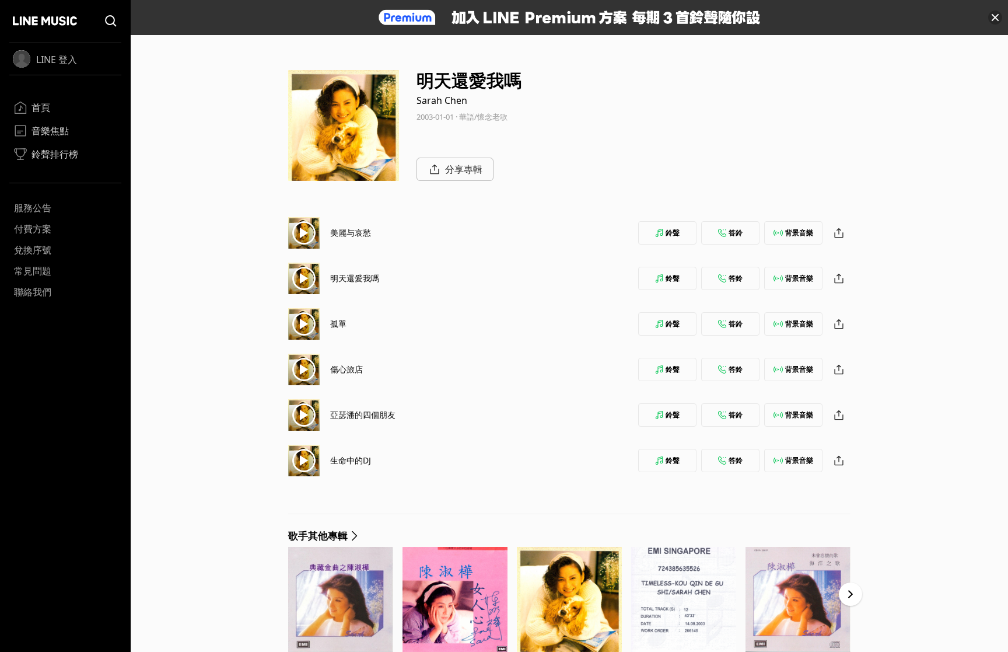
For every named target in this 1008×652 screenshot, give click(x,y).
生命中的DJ (350, 460)
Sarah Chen (441, 100)
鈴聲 (673, 233)
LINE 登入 (56, 59)
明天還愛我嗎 (354, 278)
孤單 (338, 323)
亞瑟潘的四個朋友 (363, 414)
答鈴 (736, 233)
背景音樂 (799, 233)
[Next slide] (850, 594)
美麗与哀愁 (350, 232)
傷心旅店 (346, 369)
